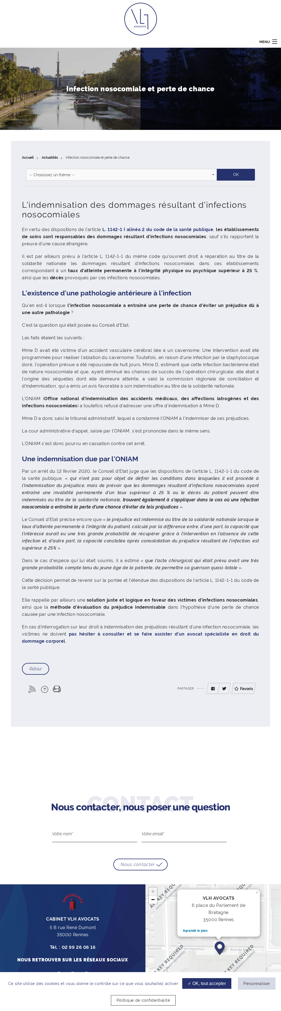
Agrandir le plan (195, 930)
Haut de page (44, 689)
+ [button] (153, 891)
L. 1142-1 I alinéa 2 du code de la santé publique (157, 229)
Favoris (246, 689)
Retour (35, 668)
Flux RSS (32, 689)
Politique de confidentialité (143, 1000)
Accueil (28, 158)
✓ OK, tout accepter (207, 983)
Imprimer (57, 689)
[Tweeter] (224, 688)
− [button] (153, 899)
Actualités (50, 158)
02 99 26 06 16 (79, 947)
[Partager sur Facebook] (212, 688)
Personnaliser (256, 983)
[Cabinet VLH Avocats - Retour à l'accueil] (140, 18)
